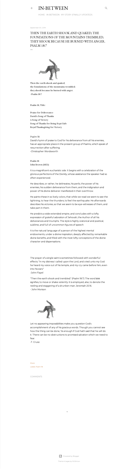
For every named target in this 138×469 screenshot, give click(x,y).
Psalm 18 (39, 367)
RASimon (76, 461)
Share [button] (32, 363)
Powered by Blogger (71, 456)
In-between (53, 8)
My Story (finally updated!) (76, 15)
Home (41, 15)
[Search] (106, 7)
